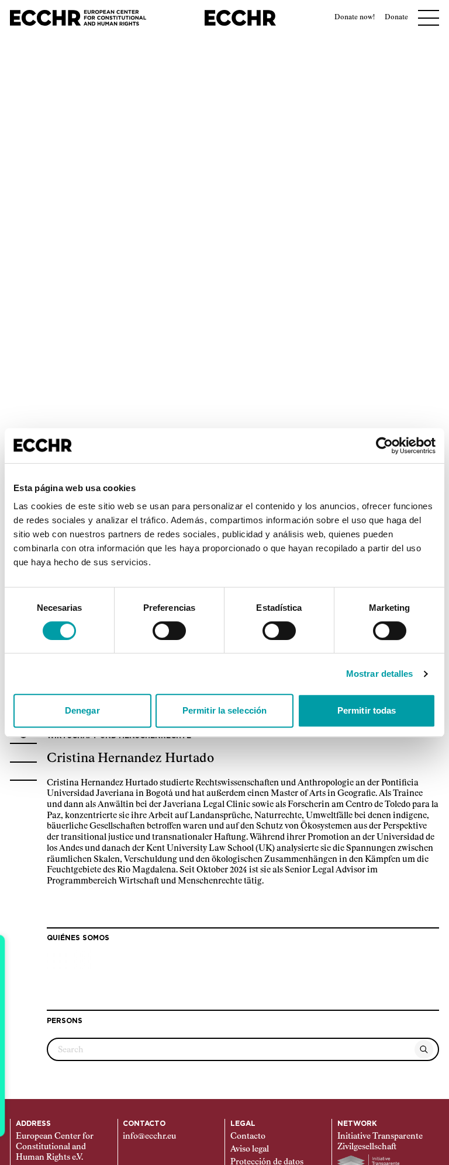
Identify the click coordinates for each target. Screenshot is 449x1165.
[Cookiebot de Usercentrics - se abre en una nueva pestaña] (384, 445)
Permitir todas (366, 710)
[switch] (169, 630)
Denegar (82, 710)
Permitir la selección (224, 710)
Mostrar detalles (379, 674)
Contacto (247, 1136)
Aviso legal (249, 1149)
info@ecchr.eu (149, 1136)
